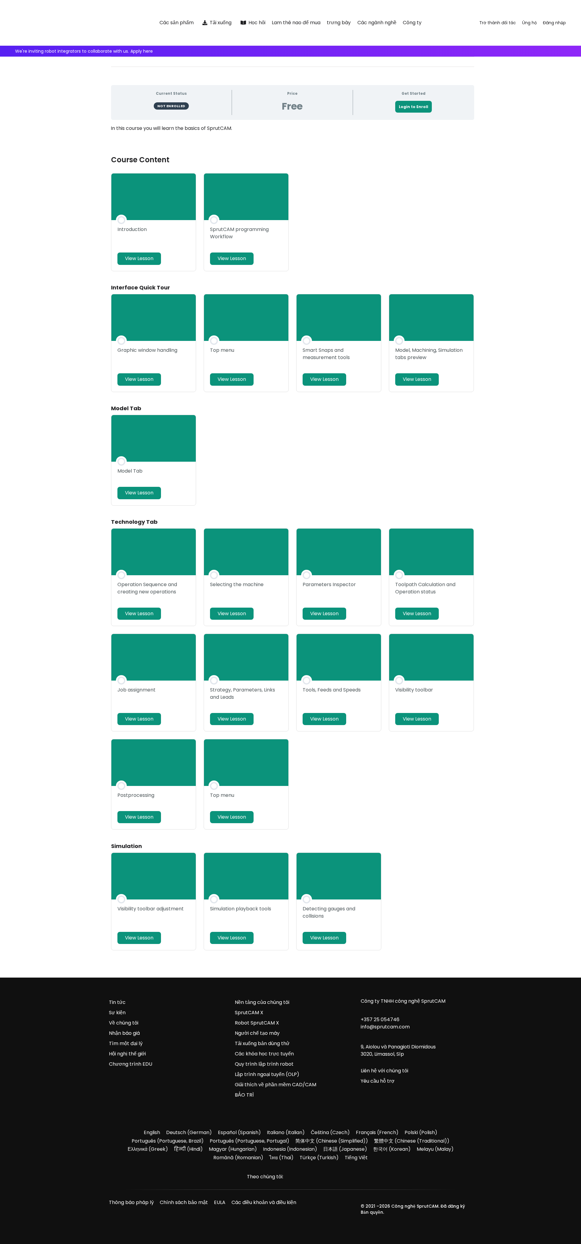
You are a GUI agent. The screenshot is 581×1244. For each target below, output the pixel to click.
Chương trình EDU (130, 1064)
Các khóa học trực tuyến (264, 1053)
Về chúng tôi (123, 1022)
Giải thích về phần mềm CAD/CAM (275, 1084)
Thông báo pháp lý (131, 1202)
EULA (219, 1202)
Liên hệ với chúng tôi (384, 1070)
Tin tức (117, 1002)
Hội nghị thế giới (127, 1053)
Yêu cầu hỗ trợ (378, 1080)
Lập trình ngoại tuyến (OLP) (267, 1074)
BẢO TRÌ (244, 1094)
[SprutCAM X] (72, 22)
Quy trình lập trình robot (264, 1064)
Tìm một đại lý (126, 1043)
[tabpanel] (292, 134)
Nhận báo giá (124, 1033)
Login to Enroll (413, 106)
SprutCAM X (249, 1012)
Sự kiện (117, 1012)
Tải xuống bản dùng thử (262, 1043)
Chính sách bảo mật (184, 1202)
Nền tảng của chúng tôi (262, 1002)
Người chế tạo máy (257, 1033)
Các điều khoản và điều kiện (263, 1202)
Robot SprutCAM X (257, 1022)
